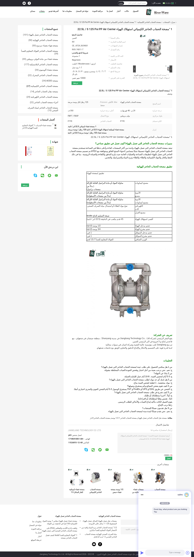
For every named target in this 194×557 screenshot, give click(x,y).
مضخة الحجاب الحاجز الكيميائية (149, 22)
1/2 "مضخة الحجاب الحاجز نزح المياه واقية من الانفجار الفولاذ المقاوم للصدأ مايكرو (99, 529)
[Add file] (188, 553)
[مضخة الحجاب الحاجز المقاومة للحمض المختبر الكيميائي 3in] (160, 477)
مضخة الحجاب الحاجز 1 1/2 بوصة (124, 418)
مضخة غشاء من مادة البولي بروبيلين (42, 59)
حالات (126, 11)
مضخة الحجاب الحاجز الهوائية (45, 40)
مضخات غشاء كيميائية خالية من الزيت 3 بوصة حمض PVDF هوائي (138, 490)
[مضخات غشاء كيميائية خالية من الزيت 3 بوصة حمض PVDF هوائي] (138, 477)
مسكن (32, 11)
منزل (173, 22)
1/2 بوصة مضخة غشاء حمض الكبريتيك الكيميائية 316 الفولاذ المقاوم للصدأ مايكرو (117, 490)
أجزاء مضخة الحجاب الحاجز (46, 102)
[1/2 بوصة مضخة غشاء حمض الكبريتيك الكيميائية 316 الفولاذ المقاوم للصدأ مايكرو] (117, 477)
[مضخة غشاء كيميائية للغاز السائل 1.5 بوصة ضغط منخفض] (77, 477)
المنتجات (166, 22)
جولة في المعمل (82, 11)
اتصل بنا (110, 11)
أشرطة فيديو (54, 11)
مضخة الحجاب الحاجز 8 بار (100, 418)
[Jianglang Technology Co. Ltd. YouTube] (24, 3)
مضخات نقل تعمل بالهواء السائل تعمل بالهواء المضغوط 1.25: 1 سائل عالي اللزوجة (100, 522)
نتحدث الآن (157, 3)
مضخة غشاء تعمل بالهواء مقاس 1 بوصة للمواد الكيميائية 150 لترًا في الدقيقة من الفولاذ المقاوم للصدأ (59, 522)
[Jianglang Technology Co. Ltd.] (157, 12)
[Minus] (142, 494)
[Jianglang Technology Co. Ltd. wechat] (44, 175)
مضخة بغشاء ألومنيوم (48, 70)
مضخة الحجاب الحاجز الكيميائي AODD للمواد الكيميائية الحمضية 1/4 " (95, 490)
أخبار (118, 11)
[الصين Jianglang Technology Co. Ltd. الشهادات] (29, 151)
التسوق (135, 11)
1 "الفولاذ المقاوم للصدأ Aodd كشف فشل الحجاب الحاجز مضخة (61, 536)
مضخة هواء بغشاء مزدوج (47, 45)
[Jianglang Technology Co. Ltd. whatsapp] (51, 175)
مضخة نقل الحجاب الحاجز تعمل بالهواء (152, 418)
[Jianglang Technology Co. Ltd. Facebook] (29, 3)
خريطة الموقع (36, 540)
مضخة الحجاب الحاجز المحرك (45, 75)
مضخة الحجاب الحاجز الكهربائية (44, 97)
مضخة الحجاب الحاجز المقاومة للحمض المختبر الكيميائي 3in (160, 490)
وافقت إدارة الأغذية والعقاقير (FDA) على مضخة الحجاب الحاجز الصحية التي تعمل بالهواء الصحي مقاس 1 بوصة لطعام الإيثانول (59, 530)
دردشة (75, 83)
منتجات (42, 11)
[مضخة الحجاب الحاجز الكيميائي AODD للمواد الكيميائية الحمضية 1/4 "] (95, 477)
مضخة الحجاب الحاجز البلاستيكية (44, 64)
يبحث (121, 3)
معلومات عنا (67, 11)
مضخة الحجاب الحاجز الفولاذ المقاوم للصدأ (39, 51)
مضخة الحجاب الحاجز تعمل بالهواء (43, 35)
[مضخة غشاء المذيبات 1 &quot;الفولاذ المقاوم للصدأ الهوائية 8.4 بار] (55, 127)
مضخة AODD (52, 80)
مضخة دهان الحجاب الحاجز (46, 91)
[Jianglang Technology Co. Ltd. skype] (37, 175)
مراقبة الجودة (97, 11)
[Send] (142, 553)
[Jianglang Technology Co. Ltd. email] (58, 175)
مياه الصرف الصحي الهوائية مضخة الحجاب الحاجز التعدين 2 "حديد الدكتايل (101, 535)
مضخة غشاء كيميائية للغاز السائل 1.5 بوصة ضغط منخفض (77, 490)
